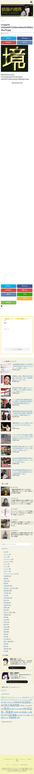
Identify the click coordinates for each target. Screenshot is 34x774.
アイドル (6, 554)
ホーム (8, 764)
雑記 (5, 646)
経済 (5, 624)
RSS (25, 298)
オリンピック (7, 559)
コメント (6, 329)
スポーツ (6, 571)
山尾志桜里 (7, 598)
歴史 (5, 610)
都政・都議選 (7, 641)
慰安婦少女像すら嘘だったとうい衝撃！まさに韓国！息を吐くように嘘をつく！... (22, 389)
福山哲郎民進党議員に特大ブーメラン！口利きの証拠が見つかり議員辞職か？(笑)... (22, 471)
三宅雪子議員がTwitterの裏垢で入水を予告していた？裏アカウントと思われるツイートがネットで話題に (22, 502)
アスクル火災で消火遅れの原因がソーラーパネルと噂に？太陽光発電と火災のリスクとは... (22, 436)
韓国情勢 (6, 648)
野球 (5, 644)
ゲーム (5, 566)
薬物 (5, 634)
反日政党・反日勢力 (9, 588)
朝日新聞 (6, 602)
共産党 (5, 581)
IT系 (5, 552)
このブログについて (9, 759)
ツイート (4, 690)
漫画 (5, 617)
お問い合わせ (24, 764)
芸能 (5, 629)
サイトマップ (15, 764)
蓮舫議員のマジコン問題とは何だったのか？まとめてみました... (22, 425)
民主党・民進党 (8, 612)
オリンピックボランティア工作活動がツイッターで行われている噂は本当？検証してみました (22, 512)
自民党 (5, 627)
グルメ (5, 564)
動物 (5, 583)
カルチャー (7, 561)
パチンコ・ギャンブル (10, 573)
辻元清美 (6, 639)
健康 (5, 578)
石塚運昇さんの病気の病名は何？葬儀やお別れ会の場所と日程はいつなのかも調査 (22, 534)
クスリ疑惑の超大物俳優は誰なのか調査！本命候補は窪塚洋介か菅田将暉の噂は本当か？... (22, 401)
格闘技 (5, 607)
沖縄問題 (6, 615)
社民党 (5, 622)
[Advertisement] (16, 98)
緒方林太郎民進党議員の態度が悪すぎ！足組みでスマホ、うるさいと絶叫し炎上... (22, 460)
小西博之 (6, 593)
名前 (5, 323)
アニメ (5, 556)
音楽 (5, 651)
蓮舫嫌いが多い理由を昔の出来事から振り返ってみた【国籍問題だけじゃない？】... (22, 378)
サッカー (6, 569)
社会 (5, 619)
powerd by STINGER (21, 771)
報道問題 (6, 590)
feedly (9, 302)
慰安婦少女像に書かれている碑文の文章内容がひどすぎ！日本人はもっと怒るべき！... (22, 448)
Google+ (9, 42)
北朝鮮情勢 (7, 586)
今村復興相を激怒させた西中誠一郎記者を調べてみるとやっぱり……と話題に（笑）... (22, 366)
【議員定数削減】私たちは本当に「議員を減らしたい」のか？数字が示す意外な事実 (22, 491)
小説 (5, 595)
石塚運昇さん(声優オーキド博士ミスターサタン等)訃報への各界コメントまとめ (22, 523)
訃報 (5, 636)
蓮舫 (5, 631)
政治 (5, 600)
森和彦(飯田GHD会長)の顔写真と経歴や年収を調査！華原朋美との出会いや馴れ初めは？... (22, 413)
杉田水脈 (6, 605)
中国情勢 (6, 576)
